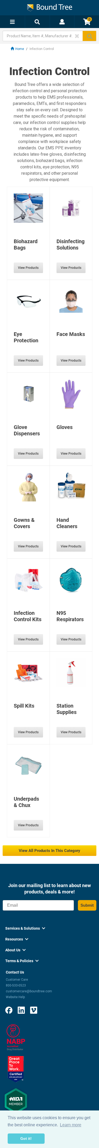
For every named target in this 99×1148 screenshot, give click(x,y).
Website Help (15, 997)
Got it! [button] (26, 1138)
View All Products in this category (49, 850)
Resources (16, 939)
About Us (15, 950)
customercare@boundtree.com (29, 991)
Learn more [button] (70, 1125)
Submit (87, 905)
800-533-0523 (16, 985)
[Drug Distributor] (16, 1037)
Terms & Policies (22, 961)
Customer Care (17, 979)
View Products (28, 268)
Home (19, 49)
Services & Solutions (25, 928)
